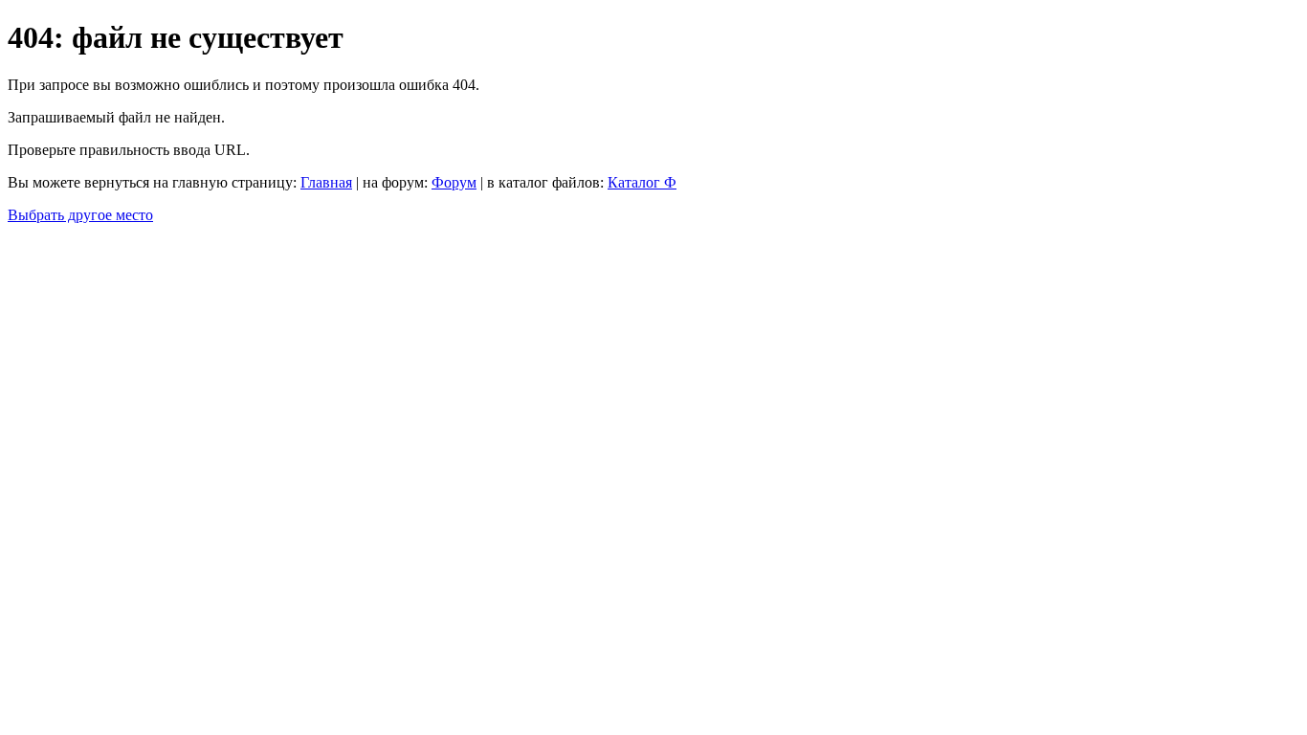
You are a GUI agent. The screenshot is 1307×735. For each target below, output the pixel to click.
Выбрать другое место (80, 215)
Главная (326, 182)
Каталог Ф (642, 182)
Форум (454, 182)
